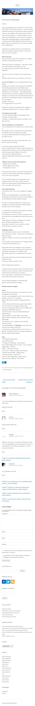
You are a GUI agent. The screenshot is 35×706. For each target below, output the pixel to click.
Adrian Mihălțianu (6, 658)
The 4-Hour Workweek (8, 27)
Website (4, 544)
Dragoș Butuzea (6, 672)
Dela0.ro (4, 693)
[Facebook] (4, 582)
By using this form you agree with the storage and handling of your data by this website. (17, 556)
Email (3, 538)
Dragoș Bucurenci (6, 670)
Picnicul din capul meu (7, 614)
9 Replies (4, 23)
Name (3, 531)
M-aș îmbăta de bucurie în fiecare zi (10, 612)
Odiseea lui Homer (6, 608)
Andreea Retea (5, 662)
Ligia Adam (12, 464)
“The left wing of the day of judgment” (11, 610)
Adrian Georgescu (6, 656)
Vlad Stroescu (5, 681)
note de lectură (18, 367)
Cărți (13, 636)
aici (15, 37)
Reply (3, 411)
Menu (17, 5)
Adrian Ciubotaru (7, 369)
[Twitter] (8, 582)
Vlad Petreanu (5, 679)
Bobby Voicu (5, 666)
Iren (3, 674)
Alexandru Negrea (6, 660)
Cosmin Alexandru (6, 668)
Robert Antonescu (6, 675)
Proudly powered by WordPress (9, 703)
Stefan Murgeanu (13, 393)
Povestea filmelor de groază (9, 616)
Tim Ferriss (12, 35)
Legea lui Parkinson (25, 39)
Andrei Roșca (5, 664)
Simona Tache (5, 677)
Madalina (11, 434)
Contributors (5, 691)
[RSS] (12, 582)
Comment (5, 514)
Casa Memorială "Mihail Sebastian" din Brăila (21, 628)
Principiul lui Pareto (14, 39)
